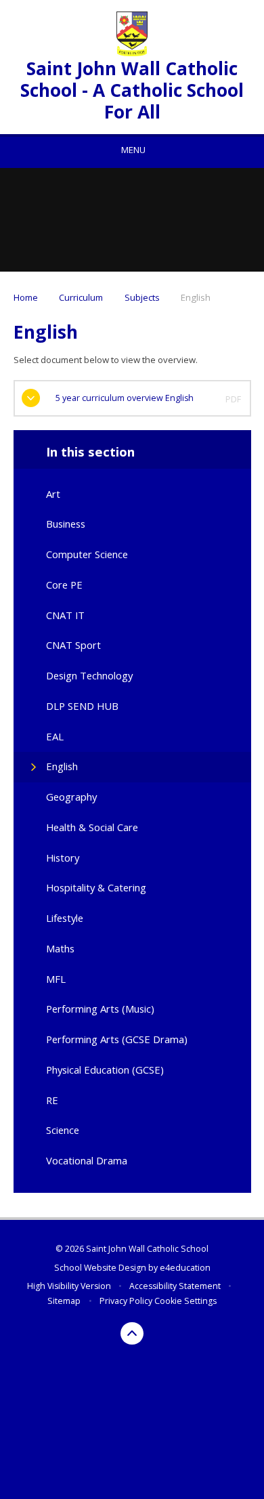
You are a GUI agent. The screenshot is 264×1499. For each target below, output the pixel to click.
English (196, 297)
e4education (185, 1267)
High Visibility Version (69, 1286)
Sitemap (64, 1301)
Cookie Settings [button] (185, 1301)
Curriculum (81, 297)
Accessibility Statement (175, 1286)
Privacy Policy (126, 1301)
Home (26, 297)
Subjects (142, 297)
